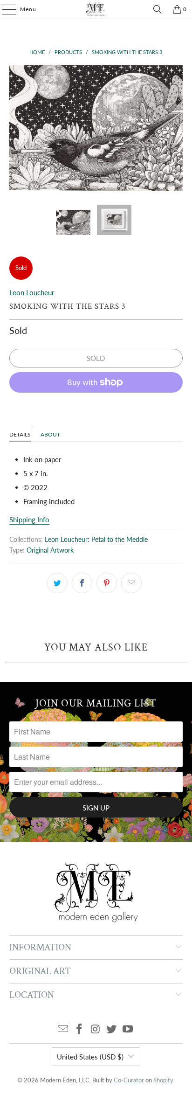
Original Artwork (50, 550)
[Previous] (16, 128)
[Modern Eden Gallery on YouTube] (128, 1029)
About (50, 434)
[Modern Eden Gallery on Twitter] (112, 1029)
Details (20, 434)
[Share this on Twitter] (57, 583)
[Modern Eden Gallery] (96, 9)
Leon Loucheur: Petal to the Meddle (96, 539)
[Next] (175, 128)
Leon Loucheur (31, 292)
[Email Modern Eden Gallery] (63, 1029)
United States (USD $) (90, 1057)
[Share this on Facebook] (82, 583)
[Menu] (4, 9)
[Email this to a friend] (131, 583)
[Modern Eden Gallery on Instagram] (96, 1029)
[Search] (157, 9)
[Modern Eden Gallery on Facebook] (79, 1029)
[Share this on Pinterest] (106, 583)
